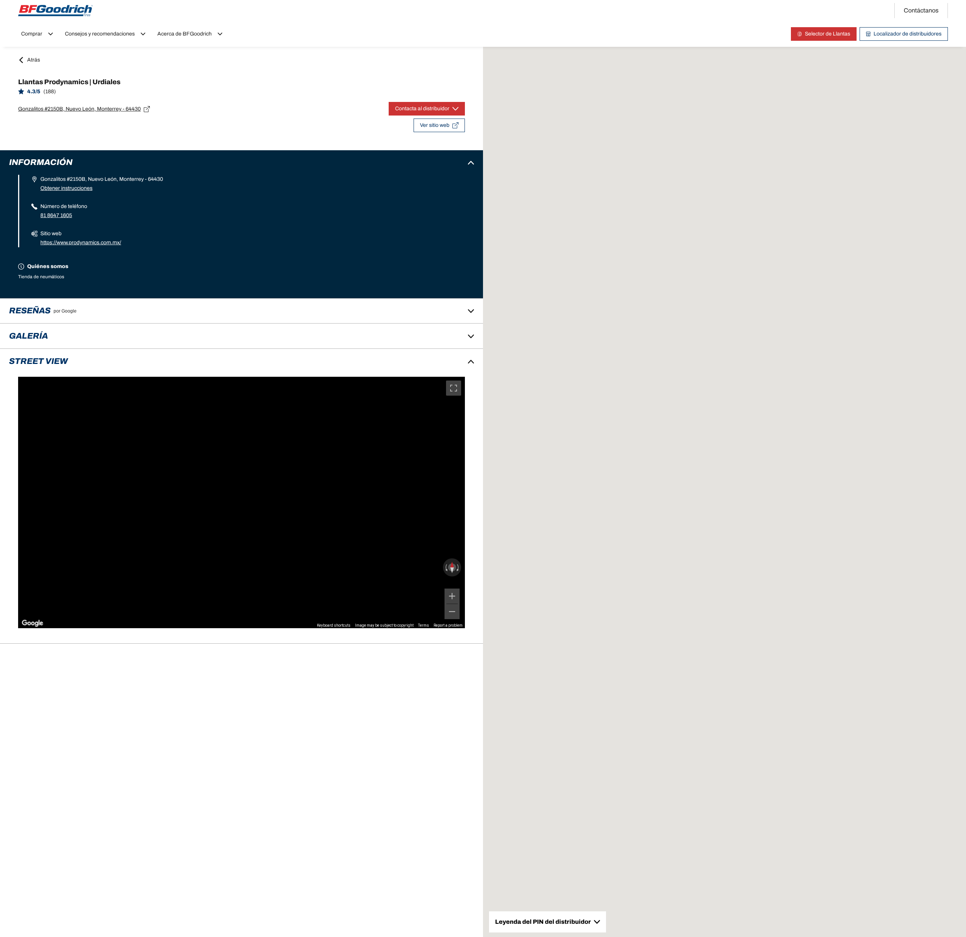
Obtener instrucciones (66, 188)
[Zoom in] (452, 596)
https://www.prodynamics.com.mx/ (80, 242)
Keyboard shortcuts (334, 625)
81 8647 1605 (56, 215)
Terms (423, 625)
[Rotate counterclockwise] (445, 567)
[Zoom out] (452, 611)
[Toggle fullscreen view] (453, 388)
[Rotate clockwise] (458, 567)
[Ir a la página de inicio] (55, 10)
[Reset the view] (452, 567)
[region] (241, 502)
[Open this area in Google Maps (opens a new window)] (32, 623)
